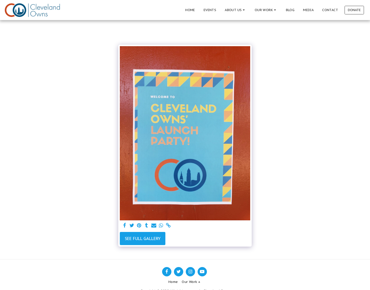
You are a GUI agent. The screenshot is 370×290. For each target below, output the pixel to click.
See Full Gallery (143, 238)
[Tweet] (132, 225)
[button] (235, 10)
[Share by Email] (153, 225)
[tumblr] (146, 225)
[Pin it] (139, 225)
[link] (168, 225)
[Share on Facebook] (124, 225)
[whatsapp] (161, 225)
